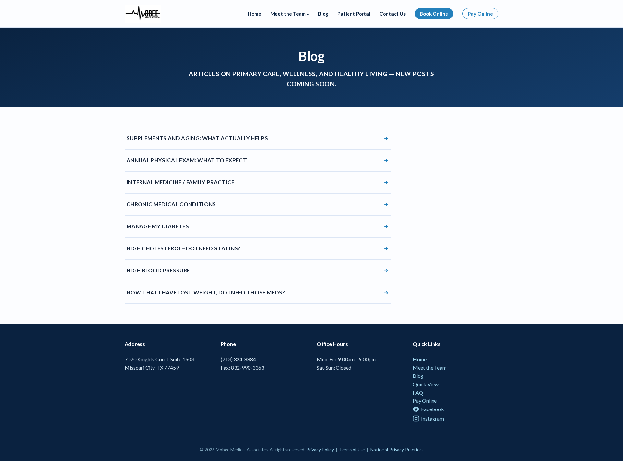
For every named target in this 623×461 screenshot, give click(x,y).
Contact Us (392, 14)
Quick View (426, 384)
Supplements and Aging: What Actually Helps (258, 138)
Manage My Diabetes (258, 226)
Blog (323, 14)
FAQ (418, 392)
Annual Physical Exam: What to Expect (258, 160)
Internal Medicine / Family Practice (258, 182)
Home (254, 14)
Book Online (434, 14)
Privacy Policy (320, 449)
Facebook (432, 409)
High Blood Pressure (258, 270)
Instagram (432, 418)
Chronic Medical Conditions (258, 204)
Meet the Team (429, 367)
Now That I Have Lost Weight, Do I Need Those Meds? (258, 292)
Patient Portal (353, 14)
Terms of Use (352, 449)
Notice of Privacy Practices (396, 449)
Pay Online (480, 14)
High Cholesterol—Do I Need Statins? (258, 248)
